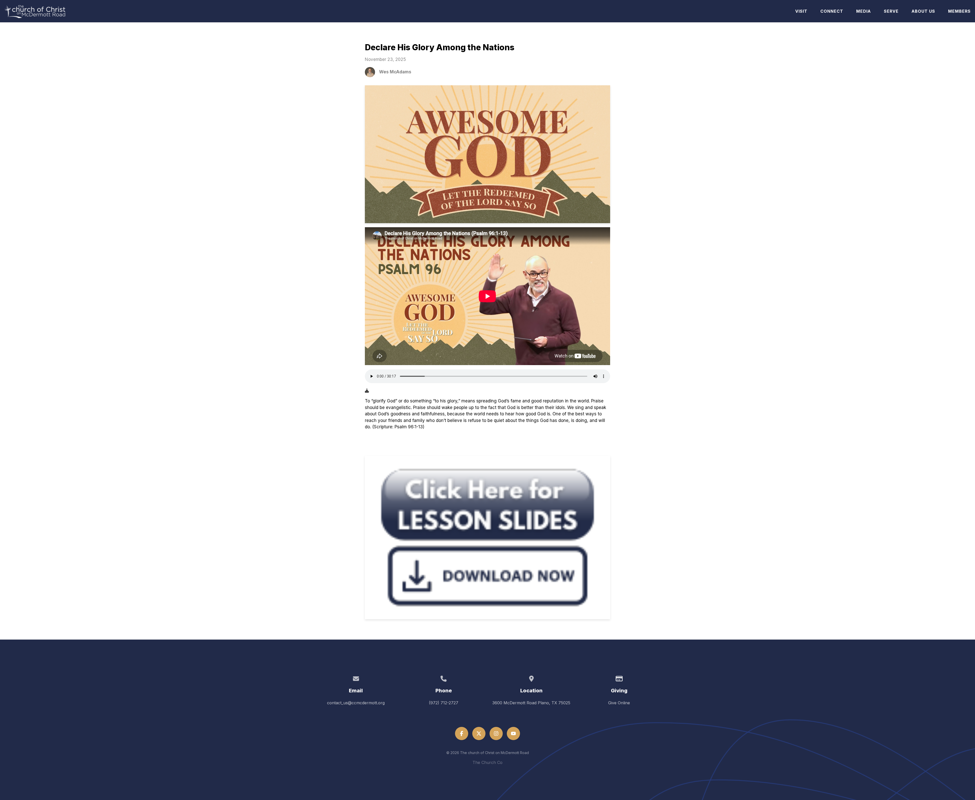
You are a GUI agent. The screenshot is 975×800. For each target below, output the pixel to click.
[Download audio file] (367, 390)
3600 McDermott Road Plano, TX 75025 (531, 702)
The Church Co (487, 762)
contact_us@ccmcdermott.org (356, 702)
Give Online (619, 702)
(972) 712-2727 (443, 702)
